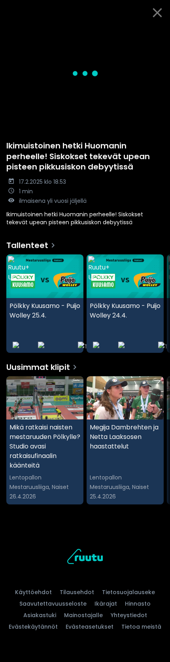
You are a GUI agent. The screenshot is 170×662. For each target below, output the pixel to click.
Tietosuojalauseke (128, 592)
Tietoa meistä (141, 627)
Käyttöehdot (33, 592)
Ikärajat (105, 604)
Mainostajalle (83, 615)
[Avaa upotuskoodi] (159, 32)
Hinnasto (138, 604)
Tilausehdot (77, 592)
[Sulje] (157, 13)
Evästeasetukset (89, 627)
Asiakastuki (39, 615)
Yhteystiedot (129, 615)
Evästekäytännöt (33, 627)
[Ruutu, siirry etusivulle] (85, 558)
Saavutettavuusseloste (53, 604)
